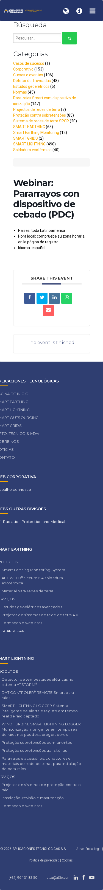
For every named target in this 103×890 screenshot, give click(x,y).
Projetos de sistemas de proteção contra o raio (41, 787)
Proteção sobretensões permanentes (37, 742)
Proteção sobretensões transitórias (34, 750)
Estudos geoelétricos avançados (32, 607)
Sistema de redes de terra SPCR (41, 121)
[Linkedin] (54, 298)
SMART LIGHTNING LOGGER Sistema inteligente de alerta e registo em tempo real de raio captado (40, 710)
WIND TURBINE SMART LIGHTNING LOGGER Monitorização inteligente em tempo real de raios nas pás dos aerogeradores (41, 729)
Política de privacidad (44, 860)
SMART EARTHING (29, 127)
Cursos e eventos (28, 75)
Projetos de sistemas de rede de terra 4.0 (40, 615)
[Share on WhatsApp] (66, 298)
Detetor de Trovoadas (32, 80)
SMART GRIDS (25, 138)
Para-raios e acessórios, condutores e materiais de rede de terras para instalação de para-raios (41, 763)
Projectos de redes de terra (36, 109)
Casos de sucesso (28, 63)
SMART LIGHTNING (29, 144)
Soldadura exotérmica (32, 150)
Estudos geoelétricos (31, 86)
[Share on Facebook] (29, 298)
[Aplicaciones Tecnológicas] (23, 10)
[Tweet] (42, 298)
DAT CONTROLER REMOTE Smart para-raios (39, 695)
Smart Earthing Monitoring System (33, 570)
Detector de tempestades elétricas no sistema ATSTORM (37, 682)
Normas (20, 92)
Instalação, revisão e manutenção (33, 798)
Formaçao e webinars (22, 623)
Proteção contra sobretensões (39, 115)
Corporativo (23, 69)
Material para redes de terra (27, 591)
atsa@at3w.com (58, 878)
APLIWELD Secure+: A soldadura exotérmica (32, 580)
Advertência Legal (88, 849)
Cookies (67, 860)
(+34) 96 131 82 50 (23, 878)
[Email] (48, 310)
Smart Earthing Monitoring (36, 132)
